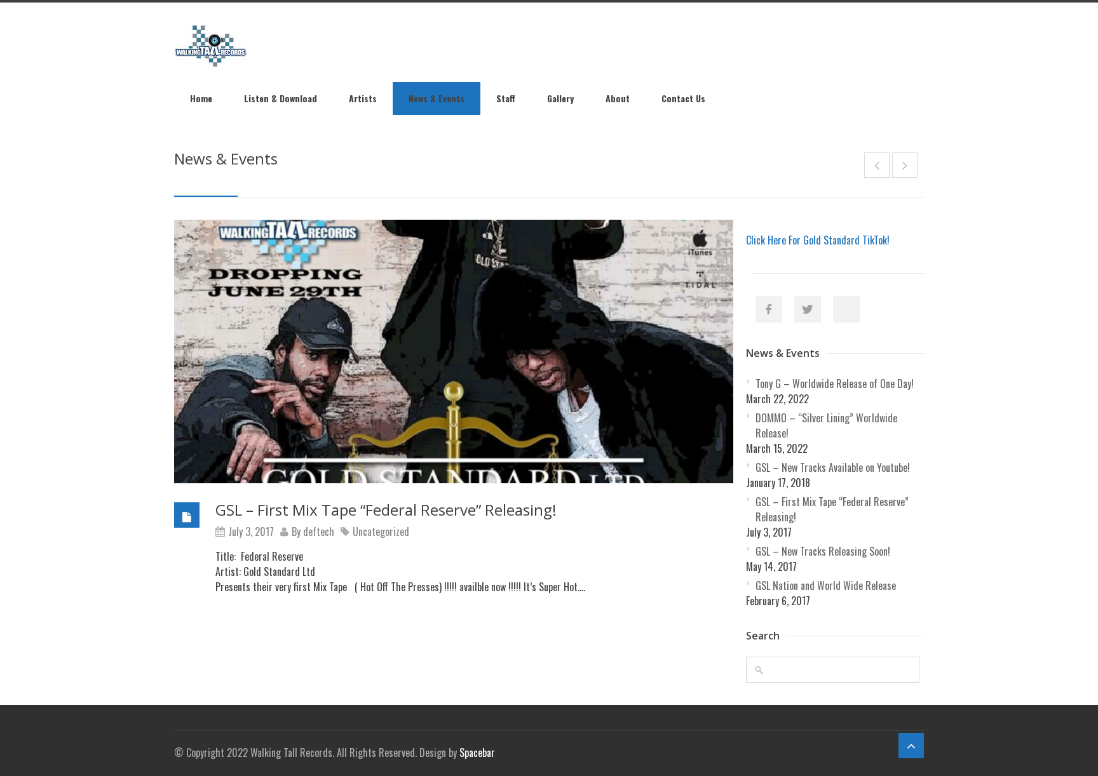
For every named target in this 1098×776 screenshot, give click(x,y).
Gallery (560, 98)
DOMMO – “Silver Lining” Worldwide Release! (826, 425)
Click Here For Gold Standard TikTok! (818, 240)
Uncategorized (381, 531)
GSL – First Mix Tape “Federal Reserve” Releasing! (386, 509)
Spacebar (477, 752)
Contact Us (683, 98)
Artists (363, 98)
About (618, 98)
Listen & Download (280, 98)
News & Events (436, 98)
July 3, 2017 (251, 531)
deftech (318, 531)
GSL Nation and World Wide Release (826, 585)
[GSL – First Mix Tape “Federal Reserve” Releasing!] (453, 351)
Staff (505, 98)
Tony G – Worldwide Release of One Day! (835, 383)
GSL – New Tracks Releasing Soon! (823, 551)
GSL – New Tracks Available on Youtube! (833, 467)
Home (201, 98)
